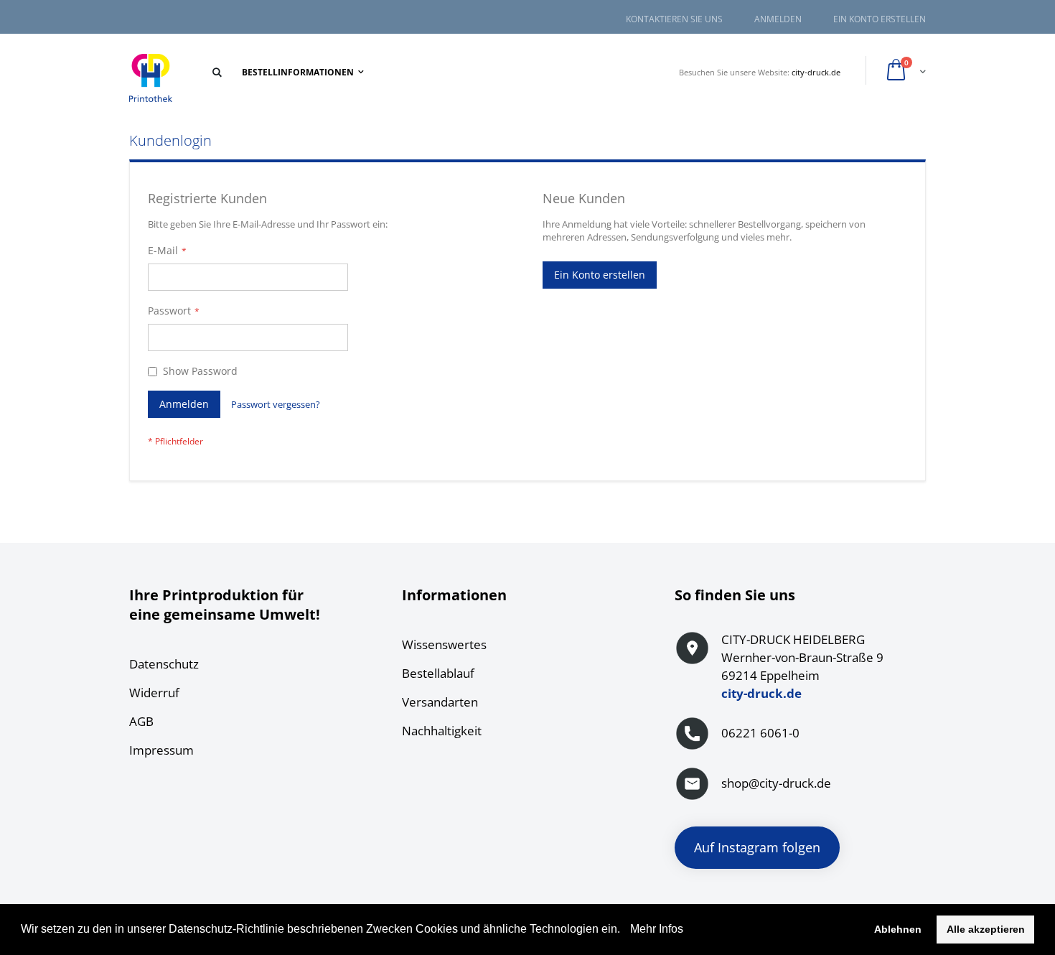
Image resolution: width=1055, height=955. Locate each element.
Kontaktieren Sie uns (674, 19)
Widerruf (154, 692)
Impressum (161, 750)
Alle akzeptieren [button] (986, 929)
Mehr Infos (655, 929)
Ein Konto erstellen (879, 19)
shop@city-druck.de (776, 783)
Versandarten (440, 702)
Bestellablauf (438, 673)
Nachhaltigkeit (442, 730)
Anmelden (778, 19)
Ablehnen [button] (898, 929)
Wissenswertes (444, 644)
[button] (625, 930)
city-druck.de (816, 72)
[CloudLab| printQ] (150, 78)
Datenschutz (164, 664)
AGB (141, 721)
